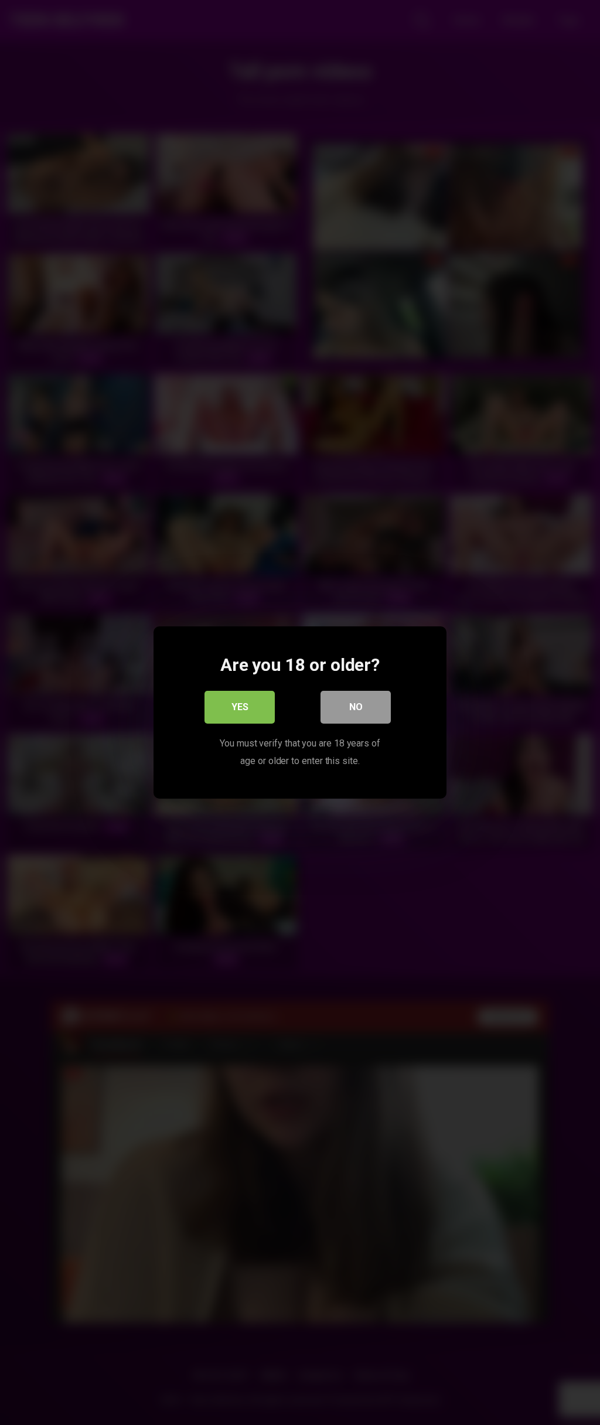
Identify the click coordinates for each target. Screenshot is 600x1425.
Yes (239, 706)
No (356, 706)
